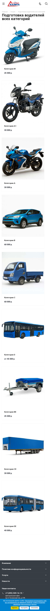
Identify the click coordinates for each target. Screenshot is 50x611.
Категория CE (10, 469)
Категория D (9, 355)
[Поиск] (46, 4)
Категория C (9, 297)
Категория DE (10, 526)
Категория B (9, 240)
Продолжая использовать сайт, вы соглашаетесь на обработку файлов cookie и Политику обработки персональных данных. (26, 602)
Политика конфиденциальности (16, 569)
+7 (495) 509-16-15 (13, 593)
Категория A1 (10, 126)
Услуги (5, 575)
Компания (6, 563)
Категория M (10, 69)
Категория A (9, 183)
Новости (6, 581)
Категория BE (10, 412)
